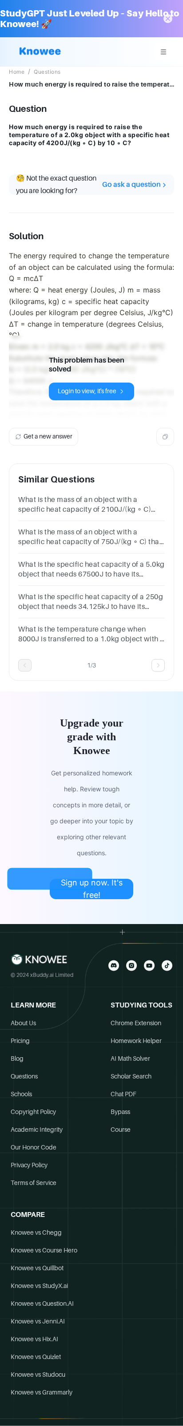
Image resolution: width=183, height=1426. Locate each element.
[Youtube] (149, 965)
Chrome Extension (136, 1023)
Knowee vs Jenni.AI (38, 1321)
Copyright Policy (33, 1111)
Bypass (120, 1111)
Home (16, 72)
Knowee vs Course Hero (44, 1250)
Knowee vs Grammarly (41, 1392)
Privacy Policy (29, 1165)
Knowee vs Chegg (36, 1232)
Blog (17, 1058)
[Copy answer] (165, 437)
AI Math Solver (130, 1058)
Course (121, 1129)
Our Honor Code (33, 1147)
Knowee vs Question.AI (42, 1303)
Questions (47, 72)
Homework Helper (136, 1040)
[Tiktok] (167, 965)
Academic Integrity (37, 1129)
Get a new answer (48, 436)
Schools (21, 1094)
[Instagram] (131, 965)
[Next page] (158, 665)
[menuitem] (163, 52)
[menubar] (163, 52)
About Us (23, 1023)
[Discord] (113, 965)
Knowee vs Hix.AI (34, 1339)
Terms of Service (33, 1182)
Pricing (20, 1040)
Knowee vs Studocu (38, 1374)
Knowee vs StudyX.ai (39, 1285)
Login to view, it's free (87, 391)
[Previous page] (25, 665)
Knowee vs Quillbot (37, 1268)
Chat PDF (123, 1094)
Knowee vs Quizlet (36, 1356)
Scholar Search (131, 1076)
